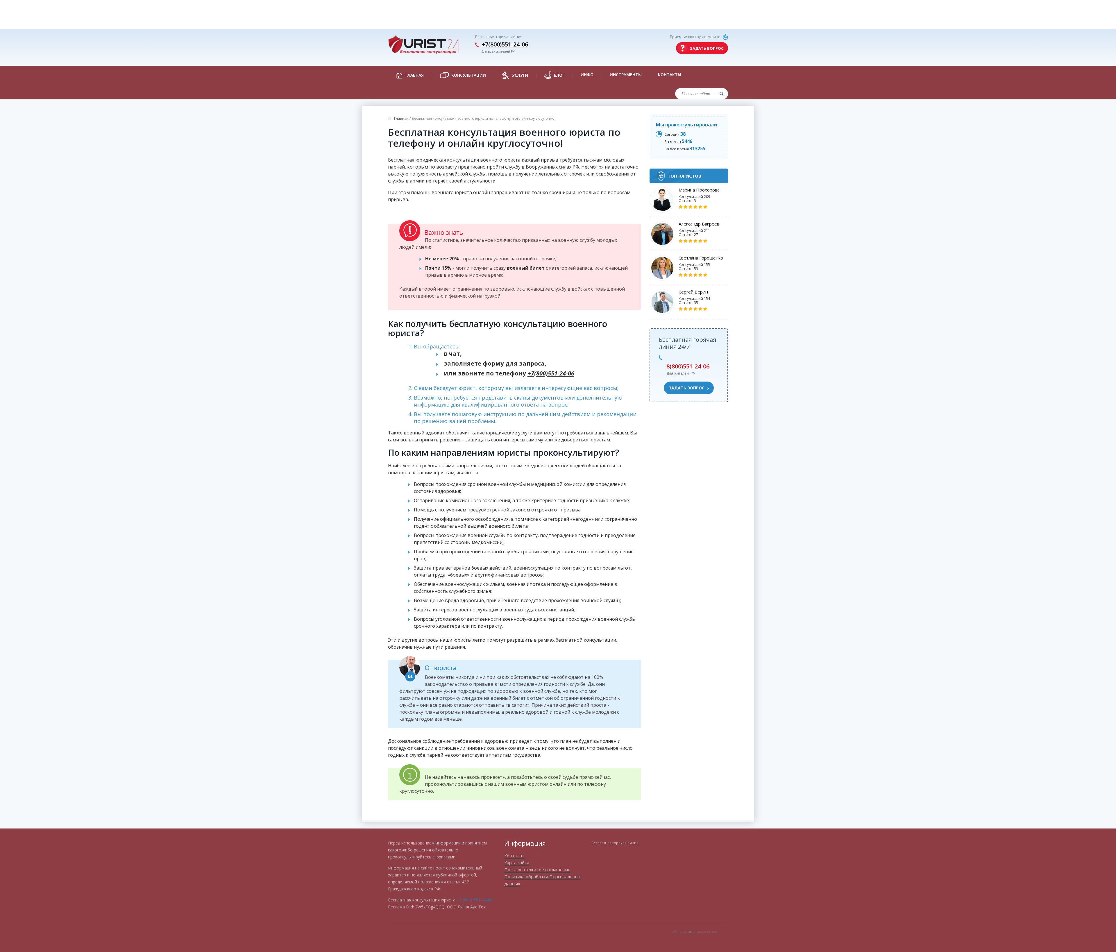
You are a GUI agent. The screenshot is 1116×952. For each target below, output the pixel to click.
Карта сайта (516, 862)
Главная (401, 118)
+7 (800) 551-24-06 (475, 900)
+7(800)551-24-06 (505, 44)
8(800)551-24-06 (687, 366)
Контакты (669, 74)
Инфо (587, 74)
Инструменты (626, 74)
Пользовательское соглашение (537, 869)
